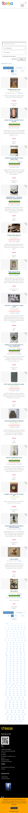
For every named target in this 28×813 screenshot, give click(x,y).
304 (23, 717)
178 (20, 676)
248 (23, 699)
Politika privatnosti (6, 761)
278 (25, 708)
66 (7, 642)
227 (6, 693)
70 (20, 642)
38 (20, 633)
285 (11, 712)
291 (13, 714)
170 (14, 674)
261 (6, 704)
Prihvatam (14, 808)
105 (17, 653)
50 (20, 636)
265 (21, 704)
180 (6, 678)
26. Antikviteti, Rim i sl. (10, 93)
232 (25, 693)
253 (21, 700)
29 (10, 631)
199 (9, 683)
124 (21, 659)
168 (6, 674)
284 (8, 712)
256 (9, 702)
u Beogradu (4, 777)
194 (13, 682)
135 (17, 663)
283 (23, 710)
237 (21, 695)
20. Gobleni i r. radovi (12, 561)
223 (13, 691)
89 (23, 648)
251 (13, 700)
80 (13, 646)
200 (13, 683)
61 (12, 640)
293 (21, 714)
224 (17, 691)
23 (12, 629)
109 (10, 655)
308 (19, 719)
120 (6, 659)
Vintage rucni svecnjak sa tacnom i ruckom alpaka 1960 (14, 345)
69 (17, 642)
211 (13, 687)
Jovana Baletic (14, 606)
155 (24, 668)
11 (18, 625)
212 (17, 687)
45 (23, 635)
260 (25, 702)
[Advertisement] (14, 24)
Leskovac (16, 275)
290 (10, 714)
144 (6, 667)
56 (18, 638)
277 (21, 708)
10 (15, 625)
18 (18, 627)
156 (6, 670)
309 (23, 719)
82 (20, 646)
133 (10, 663)
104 (13, 653)
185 (24, 678)
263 (13, 704)
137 (24, 663)
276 (17, 708)
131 (24, 661)
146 (13, 667)
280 (11, 710)
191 (24, 680)
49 (17, 636)
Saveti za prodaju (6, 749)
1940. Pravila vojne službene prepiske (14, 384)
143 (24, 665)
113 (24, 655)
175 (10, 676)
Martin (14, 141)
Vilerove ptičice (14, 559)
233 (6, 695)
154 (20, 668)
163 (10, 672)
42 (13, 635)
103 (10, 653)
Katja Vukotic (14, 103)
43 (17, 635)
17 (15, 627)
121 (10, 659)
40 (7, 635)
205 (11, 685)
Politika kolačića (14, 811)
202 (21, 683)
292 (17, 714)
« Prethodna (18, 68)
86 (13, 648)
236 (17, 695)
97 (10, 651)
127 (10, 661)
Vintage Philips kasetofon (14, 235)
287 (19, 712)
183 (17, 678)
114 (7, 657)
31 (17, 631)
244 (8, 699)
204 (7, 685)
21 (5, 629)
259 (21, 702)
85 (10, 648)
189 (17, 680)
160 (21, 670)
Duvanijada (12, 167)
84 (7, 648)
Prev (7, 623)
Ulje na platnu (14, 591)
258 (17, 702)
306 (11, 719)
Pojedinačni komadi (12, 354)
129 (17, 661)
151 (10, 668)
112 (20, 655)
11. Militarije (12, 313)
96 (6, 651)
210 (10, 687)
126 (6, 661)
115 (10, 657)
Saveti (3, 758)
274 (9, 708)
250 (10, 700)
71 (23, 642)
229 (13, 693)
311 (13, 721)
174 (6, 676)
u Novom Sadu (5, 778)
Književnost (11, 128)
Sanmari (14, 255)
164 (13, 672)
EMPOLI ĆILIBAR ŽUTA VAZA (14, 457)
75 (17, 644)
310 (10, 721)
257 (13, 702)
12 (21, 625)
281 (15, 710)
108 (7, 655)
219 (20, 689)
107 (24, 653)
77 (23, 644)
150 (6, 668)
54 (12, 638)
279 (7, 710)
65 (25, 640)
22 (8, 629)
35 (16, 71)
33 (8, 71)
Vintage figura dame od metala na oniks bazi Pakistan (14, 526)
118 (20, 657)
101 (24, 651)
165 (17, 672)
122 (13, 659)
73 (10, 644)
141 (17, 665)
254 (25, 700)
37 (17, 633)
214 (24, 687)
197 (24, 682)
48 (14, 636)
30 (14, 631)
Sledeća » (14, 74)
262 (9, 704)
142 (21, 665)
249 (6, 700)
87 (17, 648)
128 (13, 661)
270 (17, 706)
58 (25, 638)
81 (17, 646)
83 (23, 646)
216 (9, 689)
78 (7, 646)
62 (15, 640)
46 (7, 636)
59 (5, 640)
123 (17, 659)
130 (21, 661)
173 (24, 674)
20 (24, 627)
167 (24, 672)
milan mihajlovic (14, 509)
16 (12, 627)
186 (6, 680)
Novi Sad (20, 597)
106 (21, 653)
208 (23, 685)
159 (17, 670)
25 (18, 629)
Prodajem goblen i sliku (14, 89)
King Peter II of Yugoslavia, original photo (14, 306)
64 (22, 640)
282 (19, 710)
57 (21, 638)
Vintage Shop (14, 181)
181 (10, 678)
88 (20, 648)
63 (18, 640)
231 (21, 693)
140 (13, 665)
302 (15, 717)
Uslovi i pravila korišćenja (8, 751)
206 (15, 685)
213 (21, 687)
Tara (14, 574)
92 (13, 650)
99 (16, 651)
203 (25, 683)
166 (20, 672)
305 (7, 719)
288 (23, 712)
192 (6, 682)
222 (9, 691)
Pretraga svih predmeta (8, 767)
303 (19, 717)
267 (6, 706)
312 (22, 71)
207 (19, 685)
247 (19, 699)
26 (21, 629)
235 (13, 695)
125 (24, 659)
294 (25, 714)
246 (15, 699)
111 (17, 655)
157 (10, 670)
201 (17, 683)
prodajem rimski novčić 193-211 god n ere (14, 494)
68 (13, 642)
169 (10, 674)
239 (7, 697)
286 (15, 712)
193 (10, 682)
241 (15, 697)
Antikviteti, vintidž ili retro (8, 756)
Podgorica (20, 93)
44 (20, 635)
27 (25, 629)
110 (14, 655)
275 (13, 708)
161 (24, 670)
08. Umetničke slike (11, 597)
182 (13, 678)
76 (20, 644)
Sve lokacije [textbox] (7, 52)
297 (15, 715)
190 (21, 680)
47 (10, 636)
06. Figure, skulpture (11, 464)
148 (21, 667)
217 (13, 689)
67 (10, 642)
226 (25, 691)
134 (13, 663)
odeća (10, 275)
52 (5, 638)
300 (8, 717)
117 (17, 657)
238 (25, 695)
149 (24, 667)
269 (13, 706)
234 (10, 695)
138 (6, 665)
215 (6, 689)
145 (10, 667)
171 (17, 674)
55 (15, 638)
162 (6, 672)
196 (20, 682)
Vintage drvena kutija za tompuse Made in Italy (14, 158)
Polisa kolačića (5, 760)
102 (6, 653)
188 (13, 680)
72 (7, 644)
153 (17, 668)
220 (24, 689)
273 (6, 708)
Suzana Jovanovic (14, 289)
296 (11, 715)
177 (17, 676)
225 (21, 691)
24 (15, 629)
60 (8, 640)
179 (24, 676)
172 (20, 674)
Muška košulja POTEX (14, 272)
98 (13, 651)
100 (20, 651)
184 (21, 678)
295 (8, 715)
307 (15, 719)
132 (6, 663)
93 (17, 650)
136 (20, 663)
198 (5, 683)
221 (6, 691)
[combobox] (14, 52)
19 (21, 627)
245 (11, 699)
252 (17, 700)
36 (13, 633)
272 (25, 706)
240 (11, 697)
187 (10, 680)
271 (21, 706)
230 (17, 693)
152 (13, 668)
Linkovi (3, 769)
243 (23, 697)
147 (17, 667)
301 (11, 717)
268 (10, 706)
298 (19, 715)
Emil (14, 328)
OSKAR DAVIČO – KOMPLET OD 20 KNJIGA (14, 120)
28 (7, 631)
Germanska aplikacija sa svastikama (14, 421)
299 (23, 715)
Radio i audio (12, 241)
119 (23, 657)
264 (17, 704)
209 (6, 687)
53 (8, 638)
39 (23, 633)
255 (6, 702)
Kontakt (3, 754)
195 (17, 682)
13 (24, 625)
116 (13, 657)
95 (23, 650)
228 (10, 693)
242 (19, 697)
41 (10, 635)
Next (21, 721)
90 (7, 650)
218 (17, 689)
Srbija (17, 167)
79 (10, 646)
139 (10, 665)
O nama (3, 753)
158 (13, 670)
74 (13, 644)
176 (13, 676)
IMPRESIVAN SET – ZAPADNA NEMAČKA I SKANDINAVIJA (14, 198)
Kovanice (14, 499)
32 (20, 631)
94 (20, 650)
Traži (21, 59)
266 (25, 704)
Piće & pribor (11, 205)
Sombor (18, 128)
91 (10, 650)
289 (6, 714)
